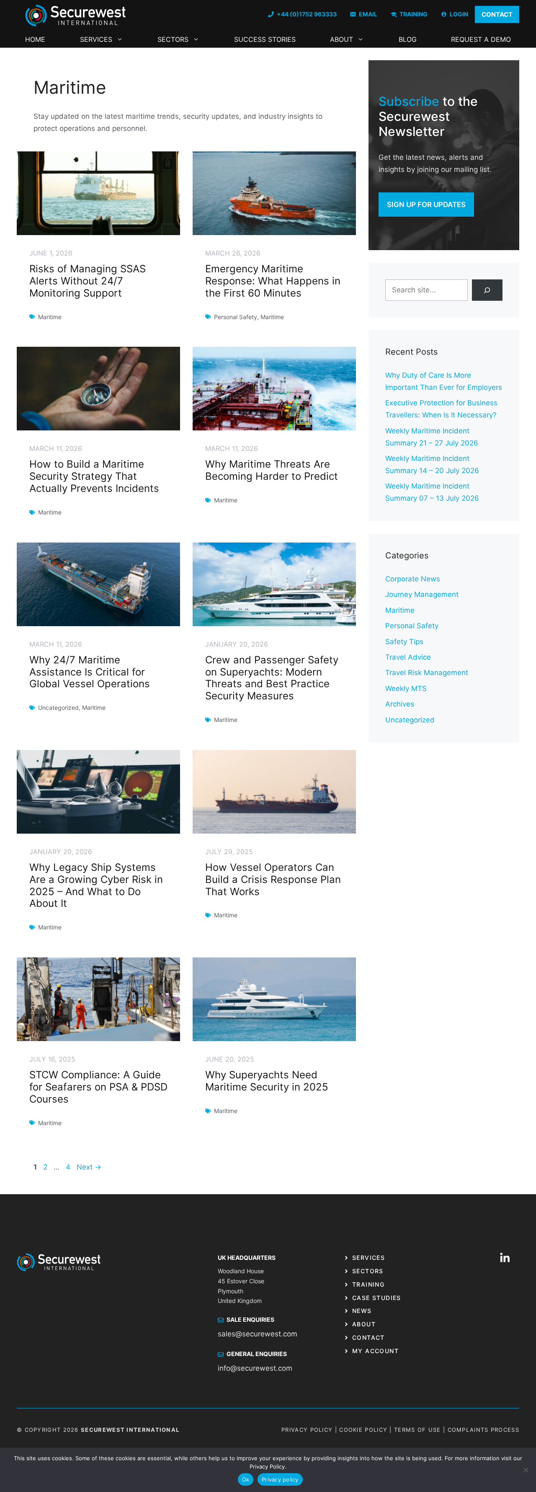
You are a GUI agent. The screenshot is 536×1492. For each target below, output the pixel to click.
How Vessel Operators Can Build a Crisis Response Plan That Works (273, 879)
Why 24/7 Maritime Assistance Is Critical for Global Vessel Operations (89, 672)
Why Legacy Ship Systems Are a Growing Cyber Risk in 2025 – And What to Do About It (96, 885)
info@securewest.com (255, 1368)
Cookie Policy (363, 1429)
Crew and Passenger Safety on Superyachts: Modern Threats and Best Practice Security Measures (271, 678)
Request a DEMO (481, 39)
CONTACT (497, 14)
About (341, 39)
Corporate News (412, 579)
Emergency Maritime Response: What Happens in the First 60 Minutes (272, 281)
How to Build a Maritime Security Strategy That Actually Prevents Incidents (94, 476)
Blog (408, 39)
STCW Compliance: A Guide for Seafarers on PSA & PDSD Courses (98, 1087)
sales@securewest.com (257, 1334)
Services (96, 39)
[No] (525, 1470)
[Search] (487, 290)
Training (368, 1284)
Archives (399, 704)
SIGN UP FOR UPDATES (426, 204)
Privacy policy (280, 1479)
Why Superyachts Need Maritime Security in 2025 (266, 1081)
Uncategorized (410, 720)
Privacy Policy (306, 1429)
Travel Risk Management (426, 672)
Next (89, 1167)
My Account (375, 1350)
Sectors (172, 39)
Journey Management (422, 594)
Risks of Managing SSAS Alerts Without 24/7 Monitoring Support (87, 281)
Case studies (376, 1297)
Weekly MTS (406, 688)
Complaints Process (483, 1429)
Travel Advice (408, 657)
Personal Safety (411, 626)
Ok (246, 1479)
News (362, 1310)
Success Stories (265, 39)
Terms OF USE (417, 1429)
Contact (368, 1337)
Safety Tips (404, 641)
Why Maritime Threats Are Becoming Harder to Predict (271, 470)
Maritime (400, 610)
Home (35, 39)
